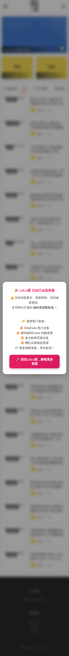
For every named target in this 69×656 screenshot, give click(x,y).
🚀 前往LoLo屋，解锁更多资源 (34, 361)
